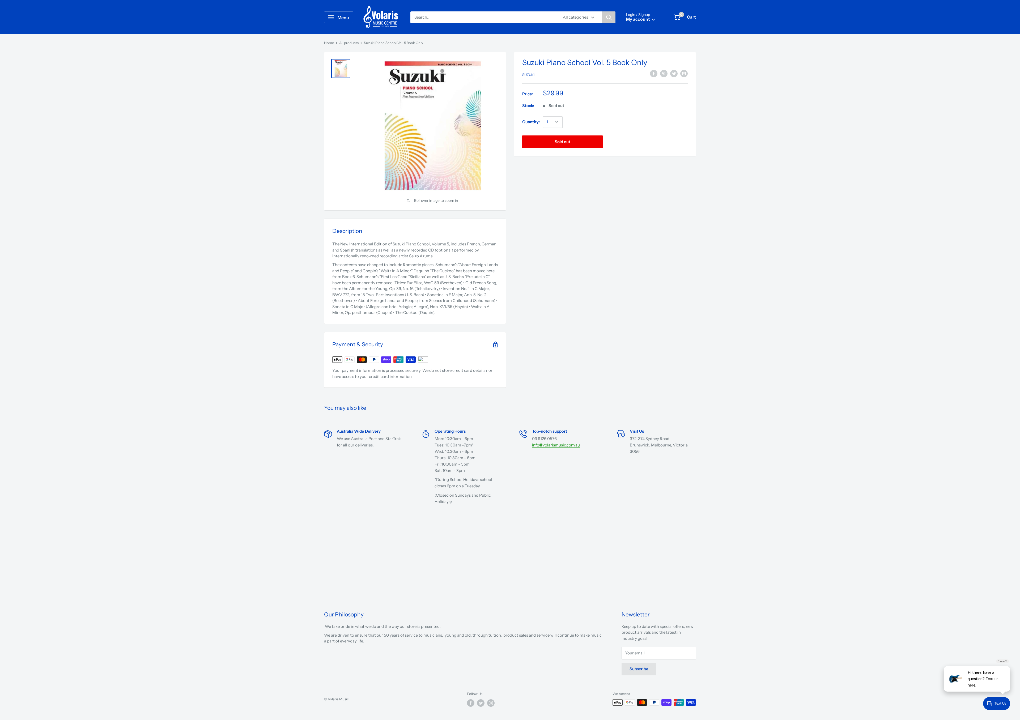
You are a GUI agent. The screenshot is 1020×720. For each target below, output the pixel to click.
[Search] (608, 17)
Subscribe (639, 668)
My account (638, 19)
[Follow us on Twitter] (480, 703)
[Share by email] (684, 73)
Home (329, 43)
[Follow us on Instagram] (491, 703)
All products (349, 43)
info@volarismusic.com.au (556, 445)
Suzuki (528, 75)
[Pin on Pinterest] (664, 73)
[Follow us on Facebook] (470, 703)
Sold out (562, 141)
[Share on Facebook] (653, 73)
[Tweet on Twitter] (674, 73)
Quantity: (531, 121)
